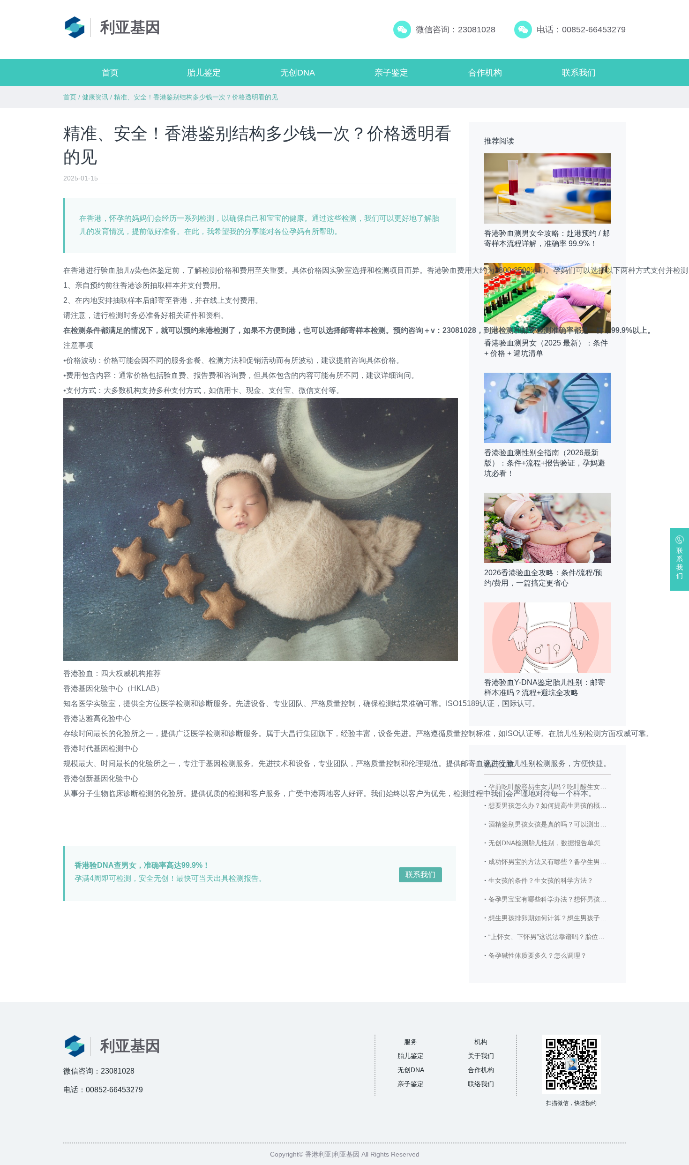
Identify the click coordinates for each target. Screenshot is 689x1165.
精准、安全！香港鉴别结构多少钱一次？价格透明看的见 (196, 97)
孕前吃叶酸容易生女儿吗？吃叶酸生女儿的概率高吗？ (567, 786)
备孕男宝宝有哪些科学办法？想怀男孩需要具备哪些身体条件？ (580, 899)
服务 (410, 1041)
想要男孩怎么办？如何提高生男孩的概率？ (550, 805)
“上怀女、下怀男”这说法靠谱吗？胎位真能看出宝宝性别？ (572, 936)
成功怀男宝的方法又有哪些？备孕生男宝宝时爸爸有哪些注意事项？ (586, 861)
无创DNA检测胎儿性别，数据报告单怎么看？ (554, 843)
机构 (480, 1041)
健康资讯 (95, 97)
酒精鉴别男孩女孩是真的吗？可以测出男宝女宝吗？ (563, 824)
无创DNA (297, 72)
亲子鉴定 (391, 72)
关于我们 (481, 1056)
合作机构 (485, 72)
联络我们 (481, 1084)
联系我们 (579, 72)
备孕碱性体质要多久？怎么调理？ (537, 955)
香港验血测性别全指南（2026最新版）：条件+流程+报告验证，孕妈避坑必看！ (544, 463)
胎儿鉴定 (204, 72)
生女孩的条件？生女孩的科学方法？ (540, 880)
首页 (110, 72)
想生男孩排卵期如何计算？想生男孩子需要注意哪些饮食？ (573, 918)
